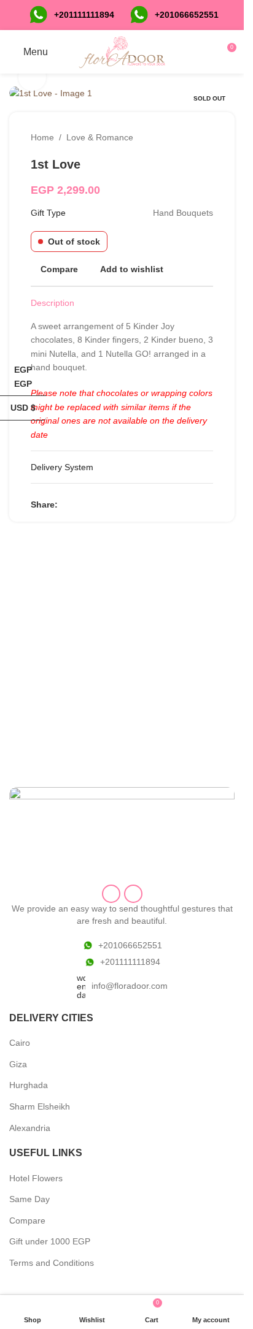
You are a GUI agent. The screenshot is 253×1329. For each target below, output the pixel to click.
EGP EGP (30, 376)
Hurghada (28, 1085)
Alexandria (29, 1128)
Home (42, 137)
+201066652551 (130, 945)
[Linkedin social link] (109, 504)
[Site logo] (122, 51)
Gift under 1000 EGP (49, 1241)
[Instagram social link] (133, 894)
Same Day (29, 1199)
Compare (27, 1220)
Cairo (19, 1043)
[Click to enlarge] (32, 77)
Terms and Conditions (51, 1263)
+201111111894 (84, 15)
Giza (18, 1064)
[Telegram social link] (124, 504)
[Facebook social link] (65, 504)
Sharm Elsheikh (39, 1106)
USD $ (28, 407)
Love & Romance (99, 137)
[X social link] (79, 504)
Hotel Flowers (36, 1178)
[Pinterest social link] (94, 504)
